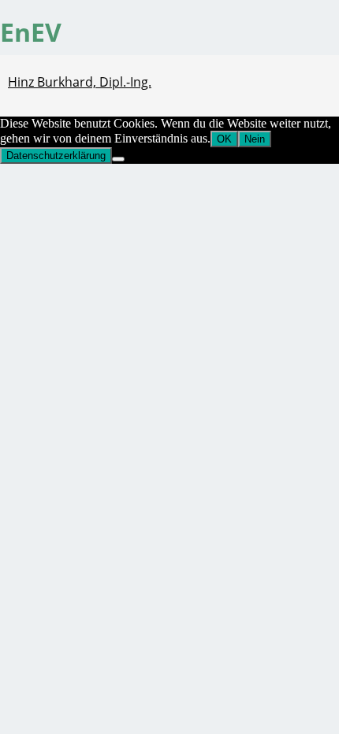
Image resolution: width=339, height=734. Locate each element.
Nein (254, 139)
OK (224, 139)
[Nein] (118, 159)
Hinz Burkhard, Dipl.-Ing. (79, 82)
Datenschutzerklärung (56, 155)
